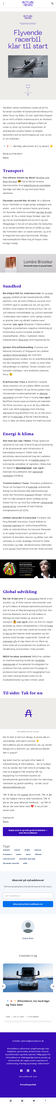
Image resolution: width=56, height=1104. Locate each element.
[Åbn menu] (3, 3)
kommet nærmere (12, 525)
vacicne (37, 850)
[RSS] (34, 1071)
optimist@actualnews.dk (32, 1041)
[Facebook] (22, 1101)
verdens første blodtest (15, 355)
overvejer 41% (10, 641)
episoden (18, 416)
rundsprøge (33, 598)
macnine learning (27, 859)
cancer (17, 850)
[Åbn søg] (52, 3)
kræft (27, 850)
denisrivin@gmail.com (14, 787)
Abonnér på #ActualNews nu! (28, 904)
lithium (38, 854)
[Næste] (53, 986)
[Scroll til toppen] (45, 1101)
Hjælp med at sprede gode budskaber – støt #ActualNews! (28, 831)
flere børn (24, 339)
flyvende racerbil (11, 863)
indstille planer (38, 460)
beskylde (32, 487)
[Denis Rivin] (28, 926)
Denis (6, 157)
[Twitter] (34, 1101)
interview (25, 409)
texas (28, 854)
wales (18, 854)
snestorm (29, 494)
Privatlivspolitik (28, 1084)
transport (7, 854)
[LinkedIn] (10, 1101)
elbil (25, 863)
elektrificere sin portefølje (37, 185)
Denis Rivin (27, 938)
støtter (24, 794)
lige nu (9, 633)
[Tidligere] (3, 986)
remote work (9, 859)
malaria (6, 850)
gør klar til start (44, 212)
